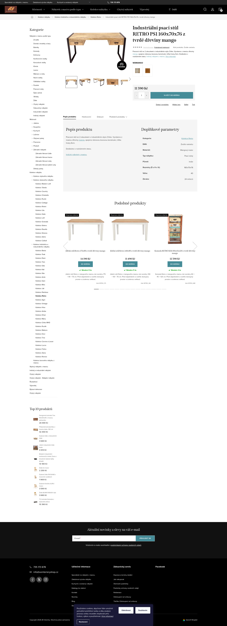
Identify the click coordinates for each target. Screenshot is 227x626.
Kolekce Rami (40, 258)
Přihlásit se (145, 538)
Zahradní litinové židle (44, 153)
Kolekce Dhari (41, 315)
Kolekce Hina (40, 307)
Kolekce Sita (40, 273)
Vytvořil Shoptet (191, 620)
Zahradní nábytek (39, 149)
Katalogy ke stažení (79, 588)
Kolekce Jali (40, 288)
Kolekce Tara (40, 262)
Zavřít (145, 104)
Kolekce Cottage (42, 203)
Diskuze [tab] (100, 116)
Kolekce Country (42, 191)
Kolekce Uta (40, 210)
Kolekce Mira (40, 284)
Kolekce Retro (41, 296)
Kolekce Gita (40, 266)
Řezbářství (33, 382)
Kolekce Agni (40, 300)
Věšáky (36, 96)
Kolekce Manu (41, 319)
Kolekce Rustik (41, 326)
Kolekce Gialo (41, 214)
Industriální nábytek (40, 112)
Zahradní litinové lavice (44, 157)
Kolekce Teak (40, 254)
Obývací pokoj (38, 138)
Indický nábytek (39, 115)
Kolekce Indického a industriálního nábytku (41, 245)
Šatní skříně (37, 93)
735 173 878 (39, 567)
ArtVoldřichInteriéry (32, 579)
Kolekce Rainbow (42, 292)
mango (135, 54)
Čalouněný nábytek (40, 108)
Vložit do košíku (172, 95)
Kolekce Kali (40, 269)
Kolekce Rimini (41, 206)
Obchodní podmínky (121, 584)
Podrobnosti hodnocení (161, 47)
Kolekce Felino (41, 349)
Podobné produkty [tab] (117, 116)
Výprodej (33, 385)
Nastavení (83, 621)
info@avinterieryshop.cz (45, 572)
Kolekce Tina (40, 338)
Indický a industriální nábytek (40, 370)
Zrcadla (36, 40)
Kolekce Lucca (41, 345)
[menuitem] (38, 9)
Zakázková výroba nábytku (42, 2)
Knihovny (36, 55)
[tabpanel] (85, 249)
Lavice (35, 70)
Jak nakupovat (119, 579)
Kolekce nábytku (36, 172)
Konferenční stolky (40, 59)
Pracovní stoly (38, 89)
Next (194, 246)
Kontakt (74, 592)
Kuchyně (36, 131)
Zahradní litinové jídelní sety (46, 165)
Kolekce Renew (41, 356)
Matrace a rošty (39, 74)
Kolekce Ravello (41, 229)
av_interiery (46, 579)
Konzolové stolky (39, 62)
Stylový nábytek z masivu (39, 366)
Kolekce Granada (42, 221)
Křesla (35, 66)
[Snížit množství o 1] (137, 95)
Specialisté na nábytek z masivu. (16, 2)
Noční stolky (37, 77)
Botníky (36, 47)
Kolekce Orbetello (42, 195)
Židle (35, 100)
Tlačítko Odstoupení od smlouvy (125, 601)
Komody (36, 51)
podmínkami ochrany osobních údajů (126, 545)
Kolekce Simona (41, 233)
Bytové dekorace (36, 389)
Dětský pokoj (38, 168)
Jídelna (36, 123)
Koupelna (36, 127)
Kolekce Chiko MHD (43, 322)
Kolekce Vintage (41, 303)
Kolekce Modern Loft (43, 184)
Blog (73, 601)
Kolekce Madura (41, 330)
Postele (36, 85)
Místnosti (33, 119)
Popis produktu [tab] (69, 116)
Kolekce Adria (41, 237)
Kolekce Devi (40, 334)
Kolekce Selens (41, 225)
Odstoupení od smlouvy (122, 597)
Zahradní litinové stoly (44, 161)
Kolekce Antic (41, 277)
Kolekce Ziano (41, 353)
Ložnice (36, 134)
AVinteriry (39, 579)
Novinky (75, 597)
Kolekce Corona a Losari (44, 341)
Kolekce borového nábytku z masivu (43, 361)
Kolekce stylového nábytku (43, 176)
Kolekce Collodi (41, 240)
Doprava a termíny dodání (123, 575)
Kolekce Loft (40, 218)
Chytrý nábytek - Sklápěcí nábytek (42, 378)
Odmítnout (126, 610)
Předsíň (36, 146)
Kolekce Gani (40, 281)
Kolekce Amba (41, 311)
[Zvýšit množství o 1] (146, 95)
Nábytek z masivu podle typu (40, 36)
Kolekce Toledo (41, 187)
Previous (65, 246)
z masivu (161, 56)
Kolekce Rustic (41, 199)
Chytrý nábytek (38, 104)
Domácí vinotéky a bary (41, 43)
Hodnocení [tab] (86, 116)
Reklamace (117, 592)
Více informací (107, 616)
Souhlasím (142, 610)
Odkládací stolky (39, 81)
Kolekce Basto (41, 250)
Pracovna (36, 142)
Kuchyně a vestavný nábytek (67, 2)
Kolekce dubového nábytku (43, 180)
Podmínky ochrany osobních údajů (126, 588)
